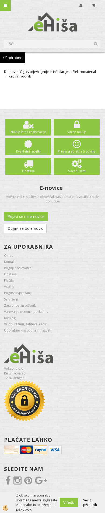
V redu (68, 502)
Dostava (28, 171)
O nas (8, 255)
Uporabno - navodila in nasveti (27, 330)
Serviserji (11, 299)
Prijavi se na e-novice (26, 216)
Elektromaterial (84, 71)
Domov (9, 71)
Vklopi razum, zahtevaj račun (26, 324)
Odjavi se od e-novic (25, 228)
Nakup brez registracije (28, 132)
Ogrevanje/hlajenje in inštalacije (44, 71)
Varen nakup (76, 132)
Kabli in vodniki (20, 76)
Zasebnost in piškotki (20, 305)
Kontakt (10, 261)
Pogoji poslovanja (18, 268)
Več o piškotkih (90, 502)
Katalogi (10, 318)
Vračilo (9, 286)
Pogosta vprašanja (18, 293)
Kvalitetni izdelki (28, 151)
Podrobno (13, 57)
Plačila (9, 280)
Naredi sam (77, 171)
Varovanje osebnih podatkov (26, 311)
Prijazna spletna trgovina (77, 151)
